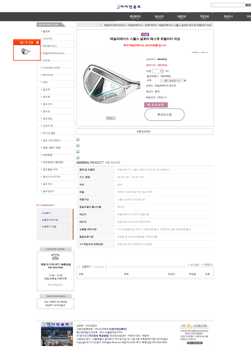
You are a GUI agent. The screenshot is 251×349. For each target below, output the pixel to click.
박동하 (131, 335)
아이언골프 (95, 342)
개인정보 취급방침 (98, 335)
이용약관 (82, 335)
